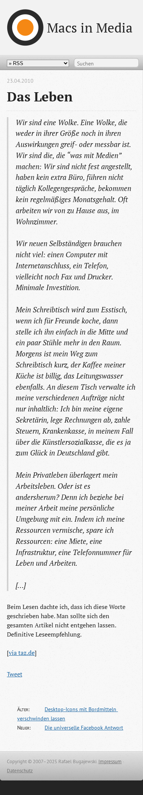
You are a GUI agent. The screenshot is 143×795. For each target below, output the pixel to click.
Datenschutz (20, 770)
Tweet (14, 674)
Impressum (110, 761)
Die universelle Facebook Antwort (84, 727)
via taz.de (22, 652)
